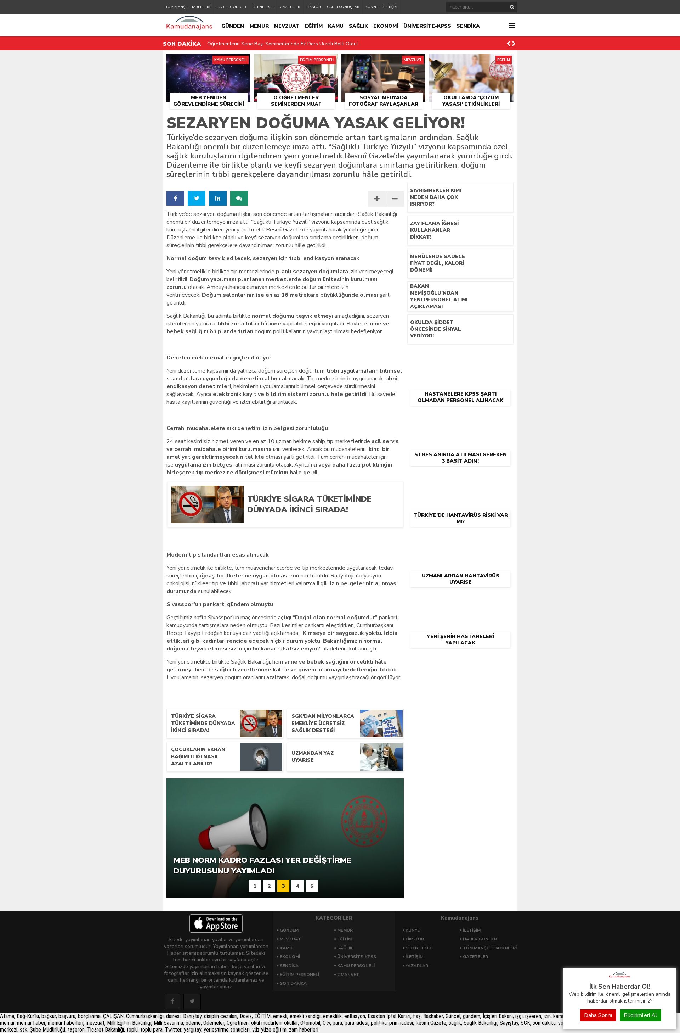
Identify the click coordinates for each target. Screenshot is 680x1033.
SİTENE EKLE (263, 7)
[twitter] (196, 198)
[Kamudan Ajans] (619, 978)
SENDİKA (468, 26)
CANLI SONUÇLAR (343, 7)
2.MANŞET (348, 974)
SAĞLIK (358, 26)
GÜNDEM (232, 26)
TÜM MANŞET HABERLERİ (188, 7)
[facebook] (175, 198)
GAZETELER (290, 7)
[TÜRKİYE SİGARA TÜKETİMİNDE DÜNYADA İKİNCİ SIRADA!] (320, 520)
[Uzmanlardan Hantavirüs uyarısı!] (460, 539)
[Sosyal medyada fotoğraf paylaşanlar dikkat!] (383, 62)
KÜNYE (371, 7)
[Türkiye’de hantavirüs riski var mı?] (460, 478)
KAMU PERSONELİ (356, 965)
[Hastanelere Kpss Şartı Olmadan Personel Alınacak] (460, 357)
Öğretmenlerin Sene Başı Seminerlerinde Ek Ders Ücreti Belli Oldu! (282, 43)
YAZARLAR (417, 965)
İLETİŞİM (390, 7)
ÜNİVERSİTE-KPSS (427, 26)
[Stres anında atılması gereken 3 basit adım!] (460, 417)
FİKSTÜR (313, 7)
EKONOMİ (385, 26)
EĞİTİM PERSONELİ (299, 974)
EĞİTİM (314, 26)
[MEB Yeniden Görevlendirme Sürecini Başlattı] (208, 62)
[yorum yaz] (239, 198)
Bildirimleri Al (640, 1015)
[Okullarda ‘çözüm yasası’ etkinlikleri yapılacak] (471, 62)
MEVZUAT (287, 26)
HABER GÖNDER (231, 7)
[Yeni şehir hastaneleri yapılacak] (460, 599)
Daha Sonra (598, 1015)
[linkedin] (218, 198)
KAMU (336, 26)
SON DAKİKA (293, 983)
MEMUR (259, 26)
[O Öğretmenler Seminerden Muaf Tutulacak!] (296, 62)
